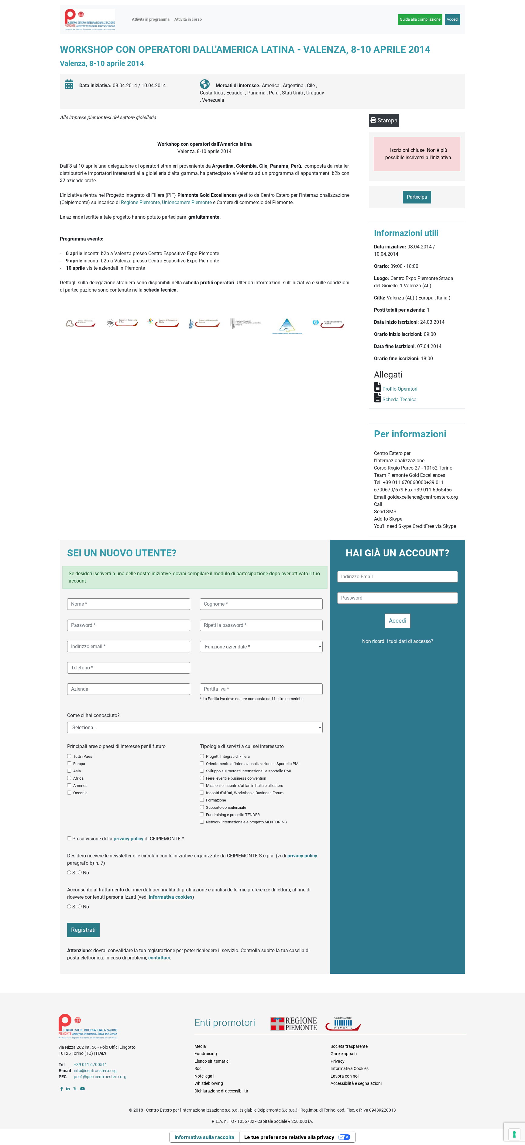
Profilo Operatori (400, 389)
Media (200, 1046)
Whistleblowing (208, 1083)
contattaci (159, 958)
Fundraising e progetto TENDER (233, 814)
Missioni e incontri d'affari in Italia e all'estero (244, 785)
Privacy (338, 1061)
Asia (77, 771)
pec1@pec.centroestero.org (100, 1076)
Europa (79, 763)
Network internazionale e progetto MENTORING (246, 822)
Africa (78, 778)
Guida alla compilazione (420, 19)
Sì (74, 873)
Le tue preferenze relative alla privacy (289, 1137)
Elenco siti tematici (211, 1061)
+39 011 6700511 (90, 1064)
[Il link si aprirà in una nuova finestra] (61, 1088)
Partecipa (417, 197)
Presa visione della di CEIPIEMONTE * (128, 839)
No (86, 873)
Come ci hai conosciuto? (93, 715)
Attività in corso (188, 19)
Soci (198, 1068)
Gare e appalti (344, 1053)
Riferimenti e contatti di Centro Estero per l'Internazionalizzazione (120, 1027)
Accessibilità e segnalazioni (356, 1083)
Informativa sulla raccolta (204, 1137)
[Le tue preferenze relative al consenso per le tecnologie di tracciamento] (514, 1134)
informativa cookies (170, 897)
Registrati (83, 929)
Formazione (216, 800)
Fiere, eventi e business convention (236, 778)
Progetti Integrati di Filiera (228, 756)
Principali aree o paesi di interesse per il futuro (116, 746)
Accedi (452, 19)
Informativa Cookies (350, 1068)
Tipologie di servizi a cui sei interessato (242, 746)
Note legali (204, 1076)
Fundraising (205, 1053)
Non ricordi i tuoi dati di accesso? (397, 641)
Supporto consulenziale (226, 807)
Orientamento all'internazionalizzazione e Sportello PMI (253, 763)
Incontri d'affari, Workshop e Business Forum (244, 793)
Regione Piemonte (140, 202)
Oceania (80, 793)
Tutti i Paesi (83, 756)
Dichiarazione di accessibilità (221, 1091)
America (80, 785)
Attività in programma (151, 19)
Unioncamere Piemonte (187, 202)
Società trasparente (349, 1046)
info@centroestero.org (95, 1070)
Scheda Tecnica (400, 399)
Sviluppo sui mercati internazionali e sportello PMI (248, 771)
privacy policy (128, 839)
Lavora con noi (345, 1076)
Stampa (386, 120)
